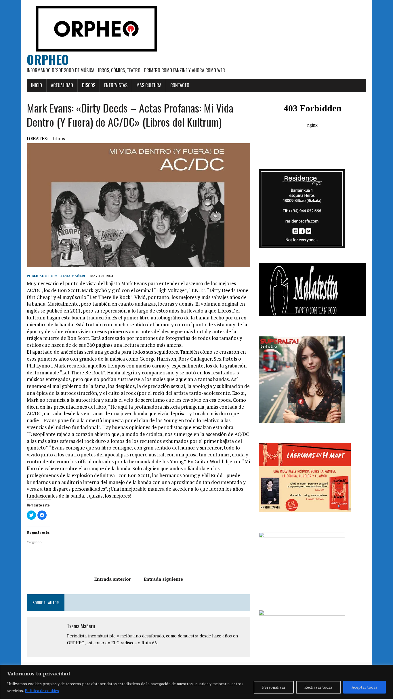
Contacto (179, 85)
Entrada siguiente (163, 579)
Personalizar (273, 687)
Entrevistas (115, 85)
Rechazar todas (318, 687)
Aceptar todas (364, 687)
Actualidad (62, 85)
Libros (59, 138)
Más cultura (148, 85)
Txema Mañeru (72, 276)
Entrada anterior (112, 579)
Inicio (36, 85)
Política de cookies (42, 690)
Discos (88, 85)
